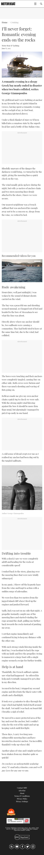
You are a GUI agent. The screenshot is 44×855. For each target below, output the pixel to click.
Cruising (14, 22)
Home (5, 22)
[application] (22, 270)
